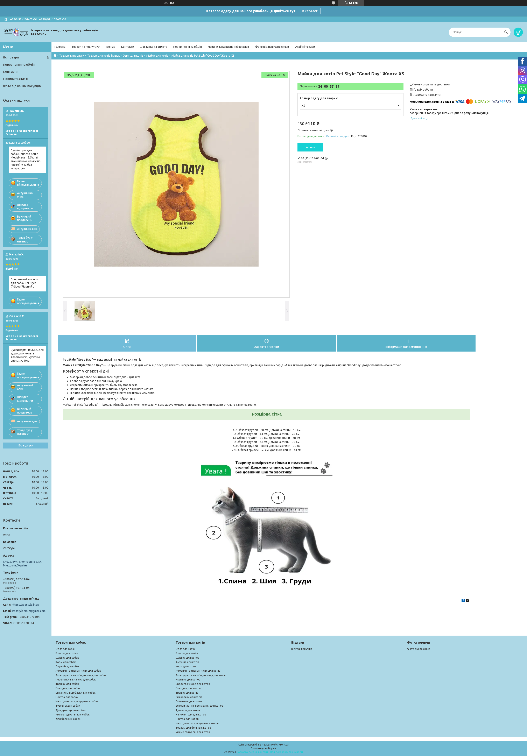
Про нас (110, 46)
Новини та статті (15, 78)
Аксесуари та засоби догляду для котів (201, 675)
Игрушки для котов (188, 679)
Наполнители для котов (191, 714)
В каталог (309, 11)
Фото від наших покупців (272, 46)
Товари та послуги (84, 46)
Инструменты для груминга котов (197, 723)
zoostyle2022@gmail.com (28, 611)
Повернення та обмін (187, 46)
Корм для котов (186, 666)
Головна (60, 46)
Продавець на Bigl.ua (263, 748)
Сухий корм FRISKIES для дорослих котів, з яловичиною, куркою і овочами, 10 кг (27, 355)
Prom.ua (284, 744)
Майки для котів (157, 55)
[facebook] (463, 601)
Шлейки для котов (187, 657)
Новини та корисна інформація (228, 46)
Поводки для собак (68, 688)
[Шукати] (506, 32)
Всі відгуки (26, 445)
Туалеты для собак (68, 705)
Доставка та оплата (153, 46)
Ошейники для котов (189, 701)
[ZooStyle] (16, 32)
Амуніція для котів (187, 661)
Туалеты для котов (188, 710)
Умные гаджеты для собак (73, 714)
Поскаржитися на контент (252, 752)
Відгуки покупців (301, 648)
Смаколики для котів (189, 696)
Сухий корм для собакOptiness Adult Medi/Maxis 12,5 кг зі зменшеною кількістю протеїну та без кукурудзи (26, 159)
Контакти (127, 46)
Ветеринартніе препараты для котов (199, 705)
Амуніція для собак (68, 666)
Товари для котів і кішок (103, 55)
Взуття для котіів (187, 653)
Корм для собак (66, 661)
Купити (310, 147)
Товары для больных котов (193, 727)
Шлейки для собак (67, 657)
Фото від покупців (418, 648)
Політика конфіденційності (286, 752)
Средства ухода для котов (193, 683)
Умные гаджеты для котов (193, 731)
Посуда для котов (187, 718)
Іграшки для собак (67, 683)
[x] (467, 601)
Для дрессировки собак (71, 710)
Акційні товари (305, 46)
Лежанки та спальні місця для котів (198, 670)
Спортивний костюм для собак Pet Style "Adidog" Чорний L (24, 283)
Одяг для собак (65, 648)
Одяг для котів (133, 55)
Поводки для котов (188, 688)
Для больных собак (68, 718)
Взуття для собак (67, 653)
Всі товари (11, 57)
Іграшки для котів (187, 692)
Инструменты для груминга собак (77, 701)
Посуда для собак (67, 696)
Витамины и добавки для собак (76, 692)
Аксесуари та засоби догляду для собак (81, 675)
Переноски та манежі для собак (76, 679)
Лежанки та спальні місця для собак (78, 670)
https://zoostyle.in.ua (25, 604)
